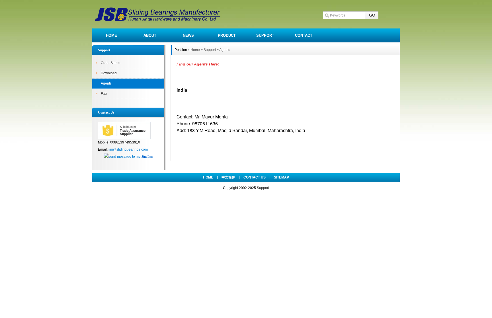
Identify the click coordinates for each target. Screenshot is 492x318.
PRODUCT (227, 35)
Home (195, 50)
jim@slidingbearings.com (128, 149)
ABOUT (150, 35)
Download (109, 73)
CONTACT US (254, 177)
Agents (106, 83)
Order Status (110, 63)
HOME (111, 35)
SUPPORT (265, 35)
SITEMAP (281, 177)
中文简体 (228, 177)
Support (210, 50)
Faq (104, 94)
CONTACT (303, 35)
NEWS (188, 35)
